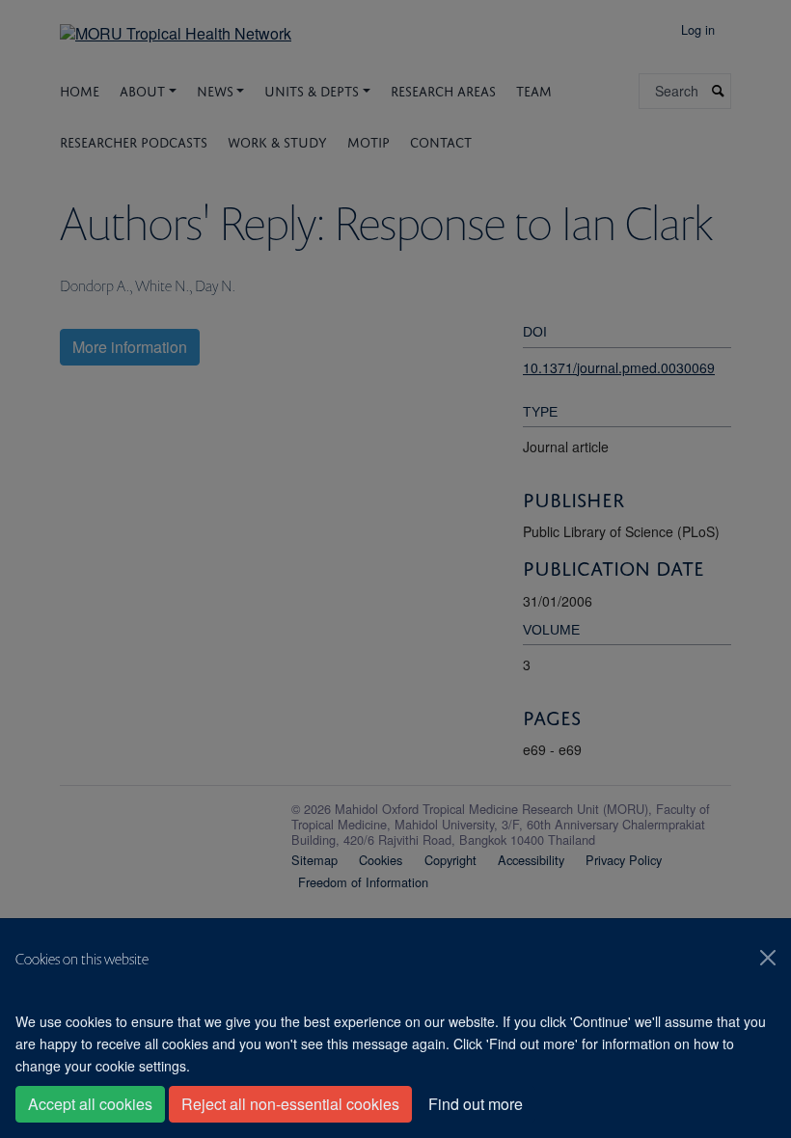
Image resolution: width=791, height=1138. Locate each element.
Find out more (475, 1104)
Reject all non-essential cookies (290, 1104)
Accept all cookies (90, 1104)
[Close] (767, 957)
